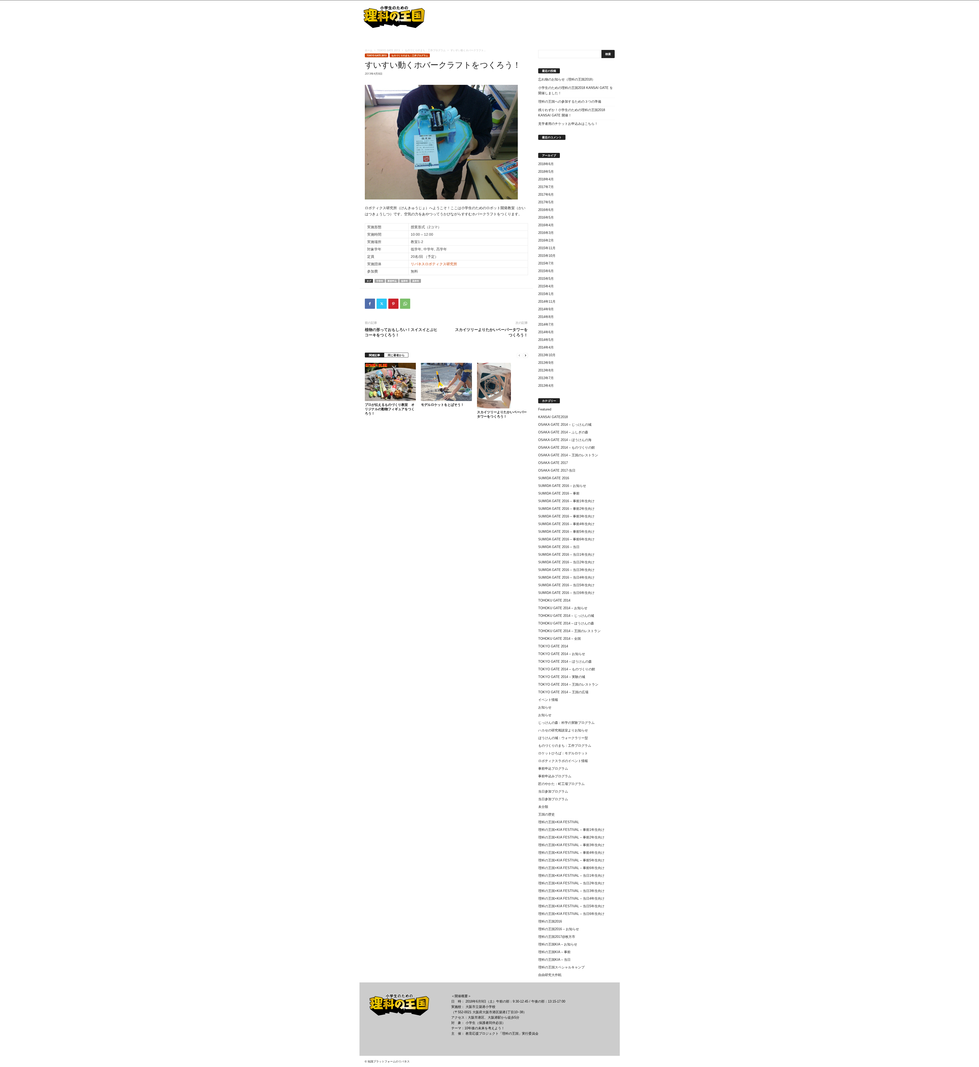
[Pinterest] (393, 304)
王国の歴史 (546, 814)
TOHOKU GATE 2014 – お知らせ (562, 608)
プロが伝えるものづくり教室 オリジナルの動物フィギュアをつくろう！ (390, 409)
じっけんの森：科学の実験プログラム (566, 723)
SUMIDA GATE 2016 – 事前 (558, 493)
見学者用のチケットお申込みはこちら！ (568, 124)
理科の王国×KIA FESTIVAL (558, 822)
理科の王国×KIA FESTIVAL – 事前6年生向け (571, 868)
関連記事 (374, 355)
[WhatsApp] (405, 304)
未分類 (543, 807)
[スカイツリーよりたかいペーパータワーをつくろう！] (502, 385)
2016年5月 (546, 217)
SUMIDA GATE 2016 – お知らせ (562, 486)
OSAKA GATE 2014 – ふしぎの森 (563, 432)
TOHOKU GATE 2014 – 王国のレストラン (569, 631)
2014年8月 (546, 317)
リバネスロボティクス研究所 (434, 264)
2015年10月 (547, 256)
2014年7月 (546, 324)
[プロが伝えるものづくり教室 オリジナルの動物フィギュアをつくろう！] (390, 382)
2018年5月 (546, 172)
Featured (544, 409)
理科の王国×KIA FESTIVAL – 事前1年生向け (571, 830)
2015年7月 (546, 263)
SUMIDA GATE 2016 (553, 478)
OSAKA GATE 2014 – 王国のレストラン (568, 455)
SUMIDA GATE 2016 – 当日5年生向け (566, 585)
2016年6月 (546, 210)
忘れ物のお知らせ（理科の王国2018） (566, 79)
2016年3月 (546, 233)
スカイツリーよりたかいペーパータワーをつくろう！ (491, 332)
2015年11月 (547, 248)
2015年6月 (546, 271)
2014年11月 (547, 301)
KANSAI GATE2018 (553, 417)
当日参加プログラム (553, 791)
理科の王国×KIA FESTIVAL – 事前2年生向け (571, 837)
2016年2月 (546, 240)
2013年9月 (546, 363)
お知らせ (544, 707)
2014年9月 (546, 309)
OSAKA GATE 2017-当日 (556, 470)
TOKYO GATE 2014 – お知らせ (561, 654)
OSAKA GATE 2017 (553, 463)
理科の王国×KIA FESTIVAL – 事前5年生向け (571, 860)
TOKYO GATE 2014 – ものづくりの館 (566, 669)
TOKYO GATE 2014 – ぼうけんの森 (565, 661)
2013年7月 (546, 378)
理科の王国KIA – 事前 (554, 952)
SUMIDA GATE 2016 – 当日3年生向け (566, 570)
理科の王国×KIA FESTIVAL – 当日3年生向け (571, 891)
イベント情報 (548, 700)
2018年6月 (546, 164)
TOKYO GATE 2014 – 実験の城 (561, 677)
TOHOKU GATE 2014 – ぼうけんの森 (566, 623)
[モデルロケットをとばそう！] (446, 382)
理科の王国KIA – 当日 (554, 960)
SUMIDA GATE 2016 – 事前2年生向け (566, 509)
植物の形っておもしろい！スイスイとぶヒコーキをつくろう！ (401, 332)
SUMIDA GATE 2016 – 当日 (558, 547)
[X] (382, 304)
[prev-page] (519, 355)
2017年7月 (546, 187)
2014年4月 (546, 347)
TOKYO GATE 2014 (553, 646)
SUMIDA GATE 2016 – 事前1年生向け (566, 501)
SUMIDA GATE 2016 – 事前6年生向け (566, 539)
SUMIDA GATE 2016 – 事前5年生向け (566, 532)
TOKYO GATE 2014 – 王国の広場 (563, 692)
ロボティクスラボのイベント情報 (563, 761)
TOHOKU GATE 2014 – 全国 (559, 639)
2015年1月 (546, 294)
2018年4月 (546, 179)
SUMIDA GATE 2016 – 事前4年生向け (566, 524)
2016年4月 (546, 225)
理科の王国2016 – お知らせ (558, 929)
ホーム (368, 50)
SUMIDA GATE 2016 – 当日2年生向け (566, 562)
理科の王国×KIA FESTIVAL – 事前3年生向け (571, 845)
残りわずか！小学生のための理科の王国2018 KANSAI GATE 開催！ (571, 112)
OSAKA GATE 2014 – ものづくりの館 (566, 447)
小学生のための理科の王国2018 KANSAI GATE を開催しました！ (575, 90)
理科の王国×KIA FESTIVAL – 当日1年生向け (571, 875)
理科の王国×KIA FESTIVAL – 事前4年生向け (571, 853)
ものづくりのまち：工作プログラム (425, 50)
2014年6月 (546, 332)
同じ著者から (396, 355)
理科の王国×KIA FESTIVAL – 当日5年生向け (571, 906)
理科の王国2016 (550, 921)
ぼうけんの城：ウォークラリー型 (563, 738)
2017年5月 (546, 202)
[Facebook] (370, 304)
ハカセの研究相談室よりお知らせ (563, 730)
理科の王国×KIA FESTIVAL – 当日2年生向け (571, 883)
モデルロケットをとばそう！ (442, 404)
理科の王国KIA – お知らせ (557, 944)
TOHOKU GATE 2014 (554, 600)
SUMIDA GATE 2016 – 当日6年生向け (566, 593)
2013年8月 (546, 370)
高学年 (415, 281)
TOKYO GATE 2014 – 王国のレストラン (568, 684)
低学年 (404, 281)
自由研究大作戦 (549, 975)
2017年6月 (546, 194)
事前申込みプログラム (554, 776)
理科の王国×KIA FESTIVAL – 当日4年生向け (571, 898)
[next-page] (525, 355)
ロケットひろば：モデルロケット (563, 753)
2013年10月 (547, 355)
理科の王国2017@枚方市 (556, 937)
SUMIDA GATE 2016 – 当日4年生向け (566, 577)
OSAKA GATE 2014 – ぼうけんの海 (564, 440)
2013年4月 (546, 386)
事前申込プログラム (553, 768)
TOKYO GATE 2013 (388, 50)
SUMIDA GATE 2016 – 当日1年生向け (566, 554)
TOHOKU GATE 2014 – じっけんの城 (566, 616)
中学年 (379, 281)
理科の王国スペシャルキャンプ (561, 967)
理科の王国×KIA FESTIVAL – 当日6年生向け (571, 914)
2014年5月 (546, 340)
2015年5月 (546, 279)
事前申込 (392, 281)
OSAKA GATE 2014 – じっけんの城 (564, 424)
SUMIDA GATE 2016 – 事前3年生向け (566, 516)
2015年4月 (546, 286)
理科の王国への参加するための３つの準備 (569, 101)
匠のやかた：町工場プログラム (561, 784)
